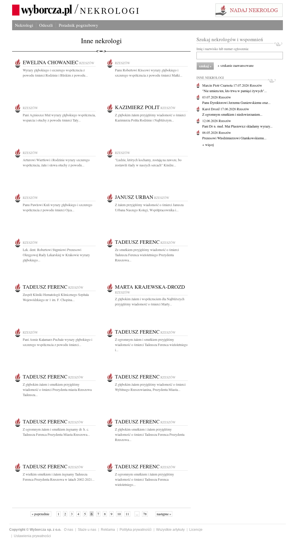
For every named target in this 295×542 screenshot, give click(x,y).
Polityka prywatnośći (136, 530)
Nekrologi (24, 25)
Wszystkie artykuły (170, 530)
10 (119, 513)
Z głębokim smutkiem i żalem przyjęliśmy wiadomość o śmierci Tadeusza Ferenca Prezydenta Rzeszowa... (149, 434)
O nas (68, 530)
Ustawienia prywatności (32, 536)
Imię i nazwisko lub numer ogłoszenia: (222, 48)
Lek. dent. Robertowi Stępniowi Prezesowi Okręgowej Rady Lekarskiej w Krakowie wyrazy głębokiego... (56, 254)
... (137, 513)
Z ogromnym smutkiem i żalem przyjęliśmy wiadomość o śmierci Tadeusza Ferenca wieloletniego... (144, 479)
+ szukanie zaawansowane (236, 65)
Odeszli (46, 25)
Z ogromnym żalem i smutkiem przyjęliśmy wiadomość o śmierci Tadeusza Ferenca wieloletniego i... (151, 344)
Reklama (108, 530)
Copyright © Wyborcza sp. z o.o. (35, 530)
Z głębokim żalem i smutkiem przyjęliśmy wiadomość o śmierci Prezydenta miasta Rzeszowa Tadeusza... (57, 389)
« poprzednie (41, 513)
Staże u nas (87, 530)
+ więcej (208, 144)
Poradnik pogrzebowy (78, 25)
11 (127, 513)
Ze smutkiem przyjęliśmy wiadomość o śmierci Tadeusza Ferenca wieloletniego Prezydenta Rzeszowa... (147, 254)
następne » (164, 513)
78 (145, 513)
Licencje (196, 530)
